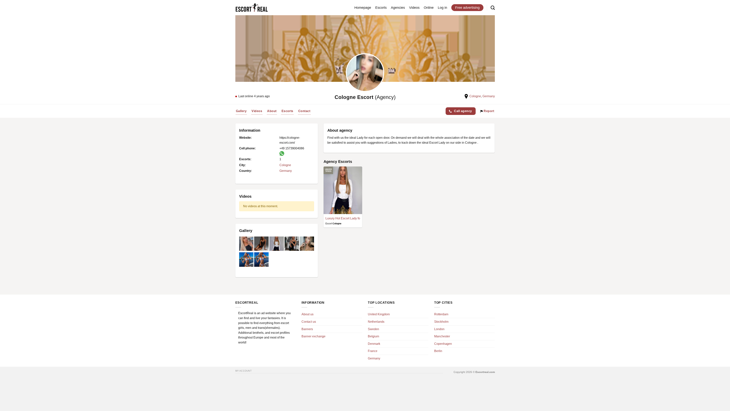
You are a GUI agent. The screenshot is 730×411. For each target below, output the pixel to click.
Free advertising (467, 8)
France (372, 351)
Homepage (362, 8)
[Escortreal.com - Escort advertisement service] (251, 7)
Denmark (374, 343)
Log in (442, 8)
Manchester (442, 336)
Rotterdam (441, 314)
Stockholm (441, 321)
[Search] (493, 7)
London (439, 329)
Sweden (373, 329)
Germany (488, 96)
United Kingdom (379, 314)
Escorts (381, 8)
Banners (307, 329)
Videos (414, 8)
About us (307, 314)
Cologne (475, 96)
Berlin (438, 351)
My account (243, 371)
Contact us (309, 321)
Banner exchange (313, 336)
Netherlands (376, 321)
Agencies (398, 8)
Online (429, 8)
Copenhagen (443, 343)
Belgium (373, 336)
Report (488, 111)
